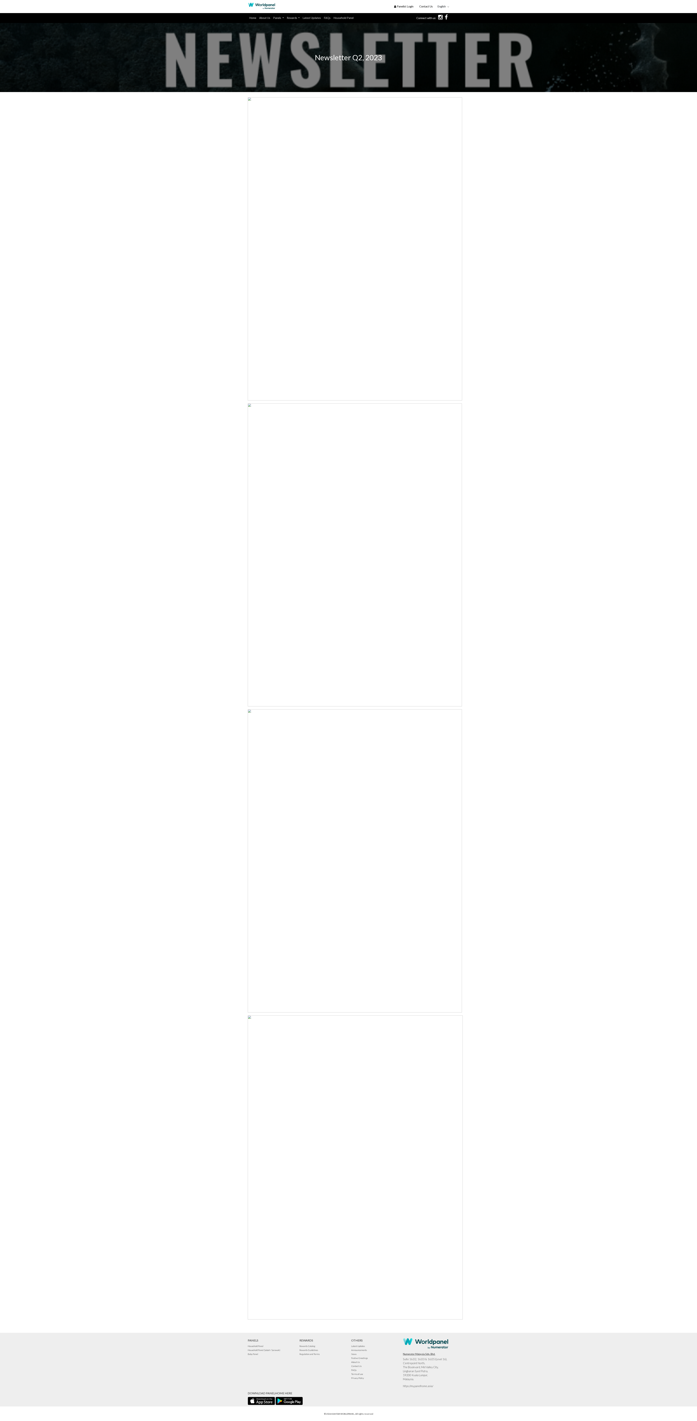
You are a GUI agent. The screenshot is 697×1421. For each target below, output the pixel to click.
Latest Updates (312, 17)
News (353, 1354)
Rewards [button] (292, 17)
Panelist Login (404, 6)
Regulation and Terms (309, 1354)
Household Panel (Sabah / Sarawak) (264, 1350)
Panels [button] (277, 17)
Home (252, 17)
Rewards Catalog (307, 1346)
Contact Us (426, 6)
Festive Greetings (359, 1358)
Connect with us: (426, 18)
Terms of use (357, 1374)
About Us (264, 17)
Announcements (359, 1350)
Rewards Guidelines (308, 1350)
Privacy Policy (357, 1378)
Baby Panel (253, 1354)
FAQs (327, 17)
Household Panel (343, 17)
